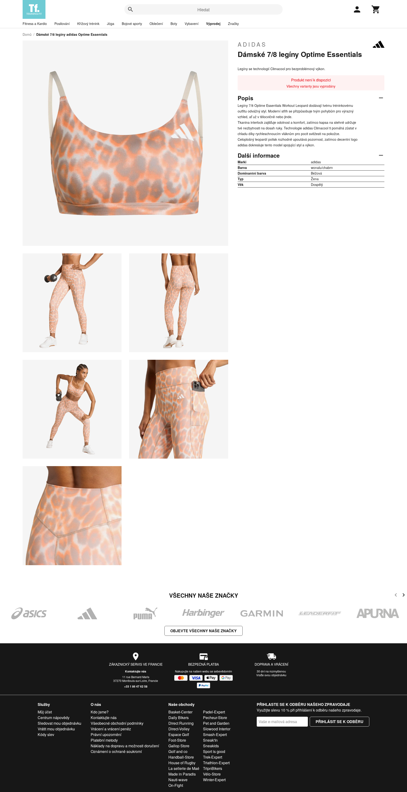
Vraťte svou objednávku (271, 675)
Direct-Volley (179, 729)
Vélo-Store (212, 774)
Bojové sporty (132, 23)
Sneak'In (210, 740)
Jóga (110, 23)
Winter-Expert (214, 779)
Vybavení (192, 23)
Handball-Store (181, 757)
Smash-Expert (215, 734)
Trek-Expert (212, 757)
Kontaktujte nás (135, 671)
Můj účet (45, 712)
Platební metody (104, 740)
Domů (27, 34)
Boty (174, 23)
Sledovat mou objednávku (59, 723)
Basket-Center (180, 712)
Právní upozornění (106, 734)
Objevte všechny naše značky (203, 630)
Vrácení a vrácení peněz (111, 729)
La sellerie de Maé (183, 768)
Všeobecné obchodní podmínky (117, 723)
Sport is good (214, 751)
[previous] (395, 596)
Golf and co (177, 751)
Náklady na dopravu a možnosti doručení (125, 745)
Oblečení (156, 23)
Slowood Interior (216, 729)
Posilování (62, 23)
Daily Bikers (178, 717)
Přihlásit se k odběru (339, 721)
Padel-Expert (214, 712)
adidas (252, 44)
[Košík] (376, 9)
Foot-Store (177, 740)
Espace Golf (178, 734)
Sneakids (211, 745)
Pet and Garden (216, 723)
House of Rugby (181, 762)
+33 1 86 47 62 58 (135, 686)
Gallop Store (178, 745)
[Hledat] (130, 9)
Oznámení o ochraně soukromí (116, 751)
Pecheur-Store (215, 717)
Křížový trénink (88, 23)
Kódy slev (46, 734)
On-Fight (175, 785)
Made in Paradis (182, 774)
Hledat (203, 9)
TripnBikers (212, 768)
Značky (233, 23)
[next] (403, 596)
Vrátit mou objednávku (56, 729)
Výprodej (213, 23)
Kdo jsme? (100, 712)
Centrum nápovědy (53, 717)
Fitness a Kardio (35, 23)
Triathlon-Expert (216, 762)
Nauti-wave (177, 779)
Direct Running (181, 723)
